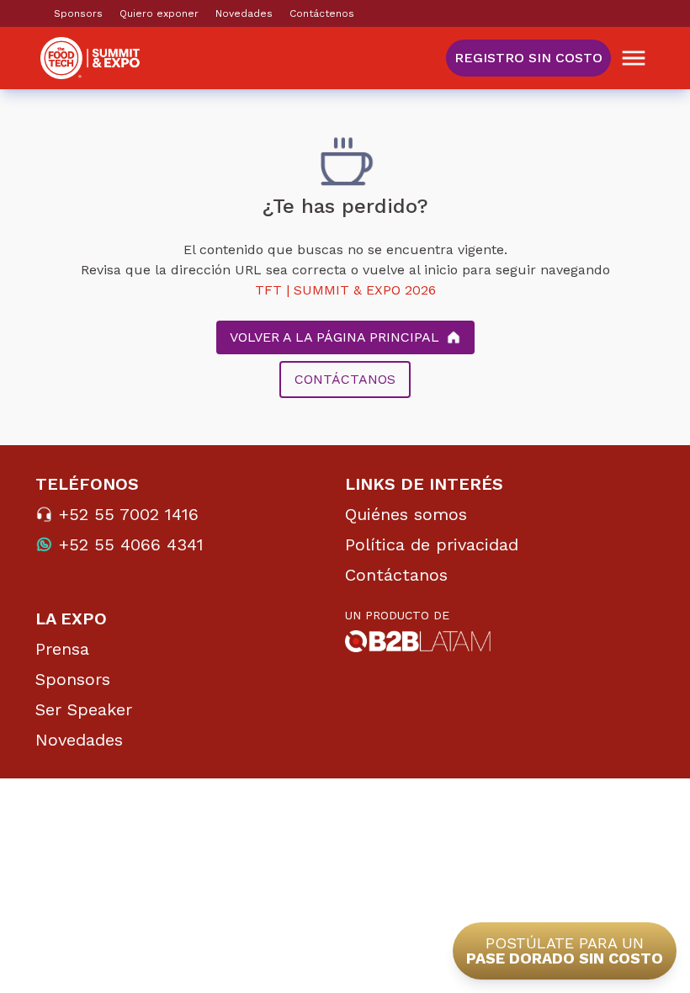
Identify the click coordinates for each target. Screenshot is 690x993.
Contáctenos (321, 13)
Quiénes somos (406, 514)
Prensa (62, 649)
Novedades (244, 13)
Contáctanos (396, 575)
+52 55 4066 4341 (131, 544)
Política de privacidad (431, 544)
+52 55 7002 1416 (129, 514)
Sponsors (78, 13)
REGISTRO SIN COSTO (528, 58)
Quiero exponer (159, 13)
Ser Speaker (83, 709)
